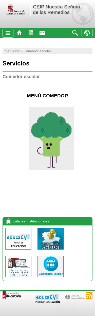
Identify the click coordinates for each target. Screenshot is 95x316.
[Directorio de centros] (50, 251)
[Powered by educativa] (12, 295)
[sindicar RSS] (89, 295)
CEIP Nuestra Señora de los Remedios (56, 9)
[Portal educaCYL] (19, 251)
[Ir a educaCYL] (47, 302)
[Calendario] (50, 278)
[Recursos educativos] (19, 278)
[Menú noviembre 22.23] (3, 86)
